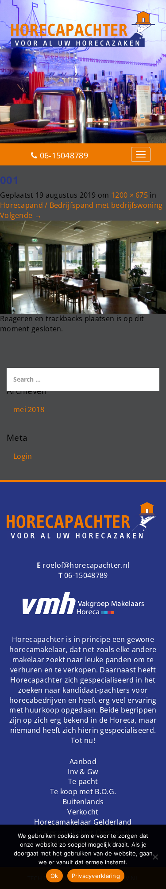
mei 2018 (28, 409)
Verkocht (82, 812)
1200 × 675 (129, 195)
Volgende (21, 215)
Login (22, 456)
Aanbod (83, 761)
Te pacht (83, 781)
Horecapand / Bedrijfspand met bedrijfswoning (81, 205)
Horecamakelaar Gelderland (83, 822)
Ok (54, 875)
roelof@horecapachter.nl (85, 565)
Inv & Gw (83, 771)
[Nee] (155, 856)
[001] (83, 266)
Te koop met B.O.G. (83, 791)
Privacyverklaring (96, 875)
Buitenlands (83, 801)
